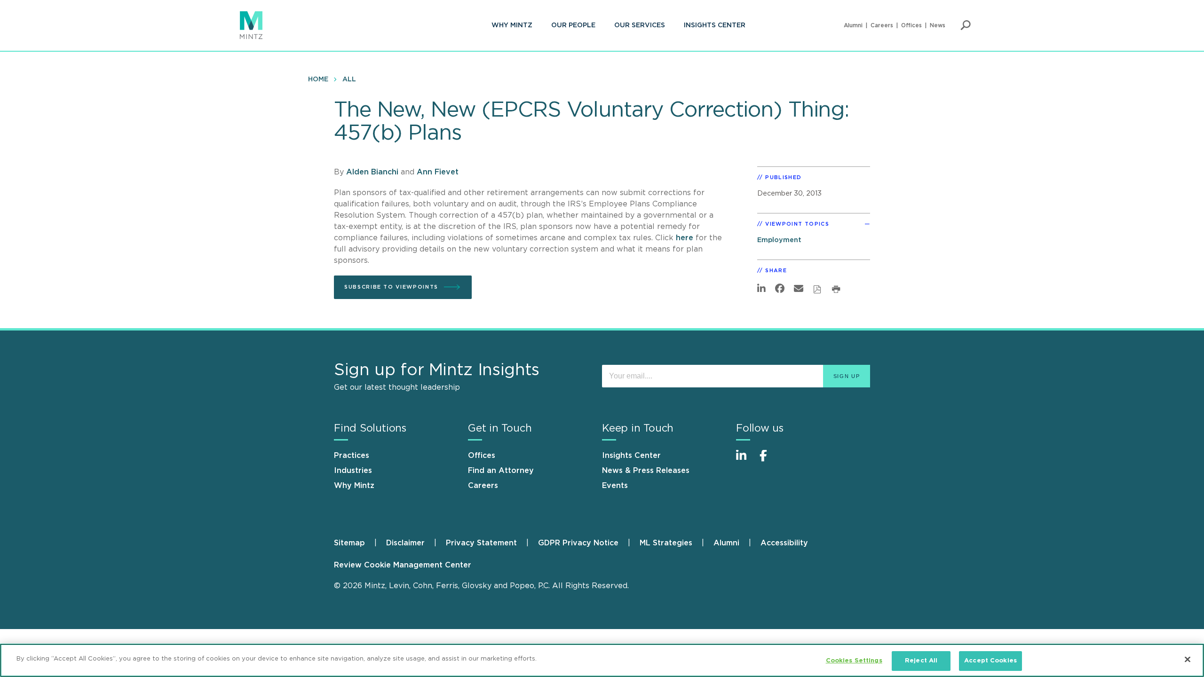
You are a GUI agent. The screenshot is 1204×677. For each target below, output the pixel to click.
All (349, 79)
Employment (779, 240)
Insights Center (714, 25)
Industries (353, 470)
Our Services (639, 25)
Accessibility (784, 543)
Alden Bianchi (372, 172)
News (937, 25)
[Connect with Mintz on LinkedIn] (745, 460)
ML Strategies (666, 543)
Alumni (853, 25)
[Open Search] (965, 25)
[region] (602, 660)
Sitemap (349, 543)
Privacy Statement (481, 543)
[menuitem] (511, 25)
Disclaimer (405, 543)
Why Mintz (511, 25)
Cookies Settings (854, 661)
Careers (882, 25)
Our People (573, 25)
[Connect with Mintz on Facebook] (769, 460)
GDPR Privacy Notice (578, 543)
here (686, 238)
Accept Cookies (990, 661)
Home (318, 79)
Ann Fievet (438, 172)
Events (615, 485)
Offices (911, 25)
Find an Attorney (501, 470)
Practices (351, 455)
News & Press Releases (645, 470)
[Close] (1187, 659)
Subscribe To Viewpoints (391, 287)
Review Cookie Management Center (402, 565)
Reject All (921, 661)
